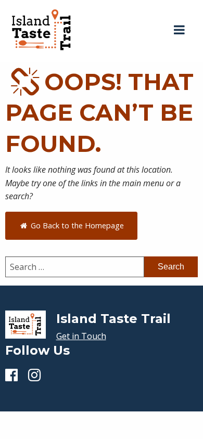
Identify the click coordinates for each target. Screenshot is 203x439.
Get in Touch (81, 336)
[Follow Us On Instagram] (34, 374)
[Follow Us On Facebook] (11, 374)
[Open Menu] (179, 30)
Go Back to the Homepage (76, 225)
